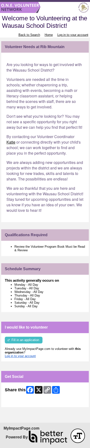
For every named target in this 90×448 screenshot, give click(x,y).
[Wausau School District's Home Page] (45, 7)
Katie (10, 142)
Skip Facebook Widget (20, 401)
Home (49, 35)
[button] (78, 436)
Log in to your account (72, 35)
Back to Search (29, 35)
